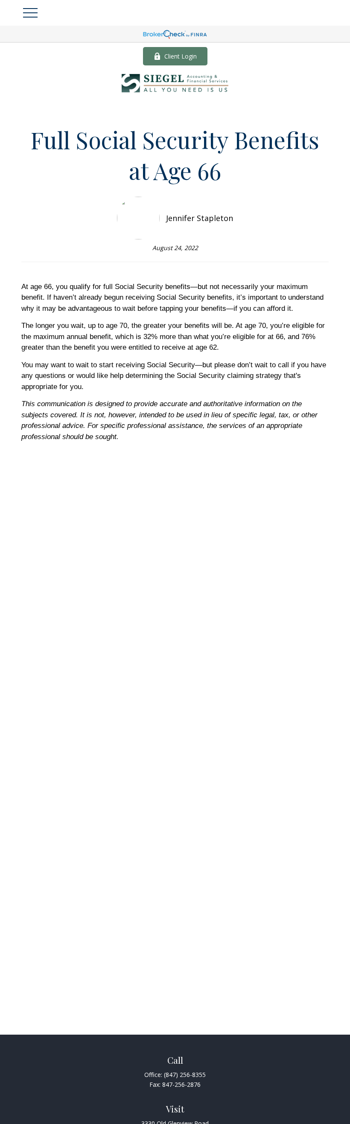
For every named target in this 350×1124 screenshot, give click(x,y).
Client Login (180, 56)
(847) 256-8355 (185, 1075)
